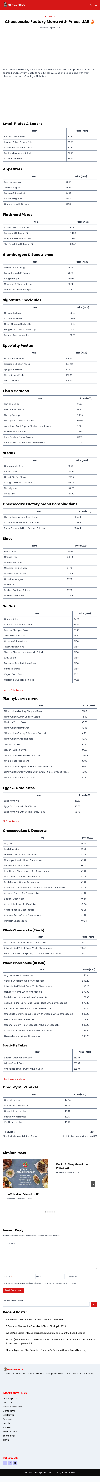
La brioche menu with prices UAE (80, 1134)
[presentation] (25, 1173)
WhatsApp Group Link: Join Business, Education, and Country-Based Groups (45, 1333)
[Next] (93, 1184)
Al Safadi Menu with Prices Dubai (20, 1134)
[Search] (94, 1304)
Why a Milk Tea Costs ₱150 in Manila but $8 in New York (34, 1319)
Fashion (7, 1427)
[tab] (45, 1212)
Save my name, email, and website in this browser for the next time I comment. (42, 1283)
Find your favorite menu (13, 1301)
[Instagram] (10, 1463)
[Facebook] (5, 1463)
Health (6, 1423)
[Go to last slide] (7, 1184)
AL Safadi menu (11, 821)
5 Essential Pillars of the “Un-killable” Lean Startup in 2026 (36, 1326)
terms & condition (12, 1406)
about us (7, 1402)
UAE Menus (50, 17)
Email (40, 1276)
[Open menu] (96, 5)
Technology (9, 1435)
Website (73, 1276)
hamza (45, 27)
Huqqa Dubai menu (13, 690)
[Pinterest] (15, 1463)
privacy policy (10, 1398)
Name (8, 1276)
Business (7, 1419)
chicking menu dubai (14, 1079)
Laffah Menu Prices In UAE (23, 1194)
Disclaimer (8, 1415)
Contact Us (9, 1410)
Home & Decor (10, 1431)
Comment (10, 1243)
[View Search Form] (91, 5)
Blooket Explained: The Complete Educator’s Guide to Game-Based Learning (46, 1350)
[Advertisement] (50, 50)
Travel (6, 1439)
